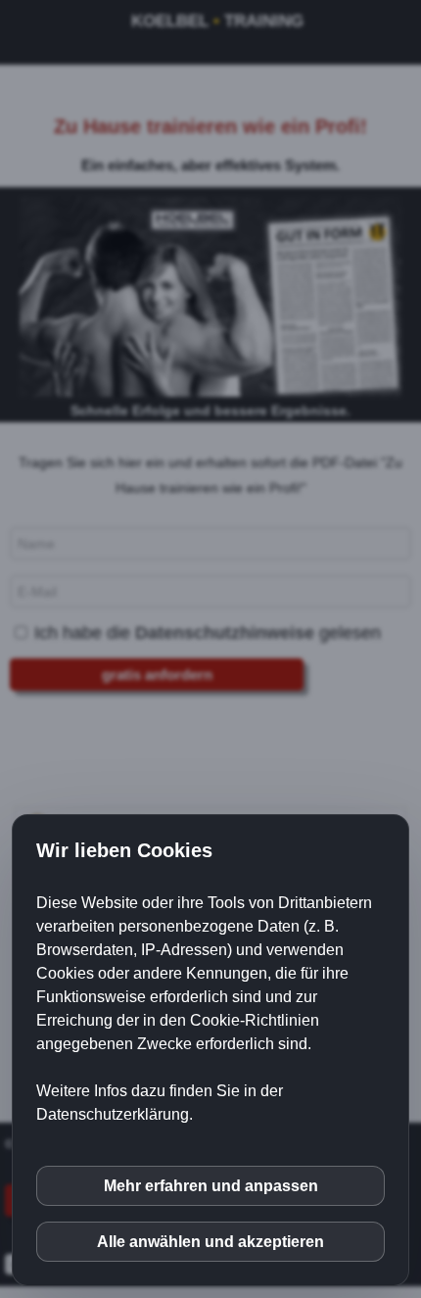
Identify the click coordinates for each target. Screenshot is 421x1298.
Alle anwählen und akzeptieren (210, 1241)
